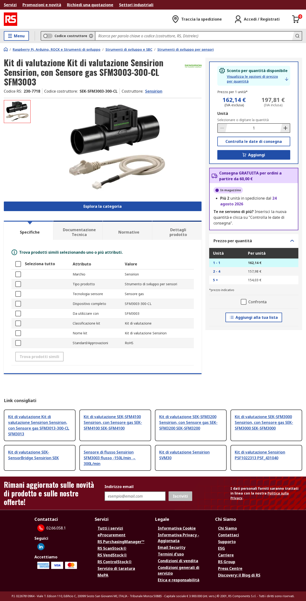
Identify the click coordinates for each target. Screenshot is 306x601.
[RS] (10, 19)
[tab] (28, 230)
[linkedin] (40, 546)
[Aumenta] (285, 128)
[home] (6, 49)
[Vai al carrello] (296, 19)
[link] (257, 79)
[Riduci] (222, 128)
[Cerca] (297, 36)
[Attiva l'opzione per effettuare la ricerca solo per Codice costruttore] (91, 36)
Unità (222, 113)
